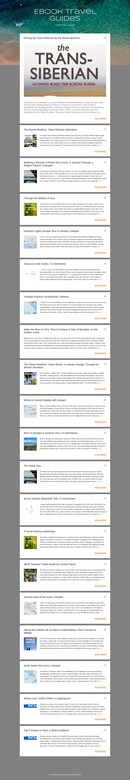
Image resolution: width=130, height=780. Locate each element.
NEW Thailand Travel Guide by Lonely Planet (49, 564)
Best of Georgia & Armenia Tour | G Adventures (50, 433)
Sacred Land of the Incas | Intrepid (43, 597)
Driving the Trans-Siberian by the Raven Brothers (52, 38)
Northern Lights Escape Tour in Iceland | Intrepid (51, 231)
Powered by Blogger (66, 770)
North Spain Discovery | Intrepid (42, 665)
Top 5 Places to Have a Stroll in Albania (46, 730)
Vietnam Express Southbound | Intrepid (46, 296)
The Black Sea (32, 465)
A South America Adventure (39, 531)
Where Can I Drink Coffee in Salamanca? (47, 698)
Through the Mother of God (39, 198)
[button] (105, 38)
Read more (100, 119)
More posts (65, 762)
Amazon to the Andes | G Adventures (45, 263)
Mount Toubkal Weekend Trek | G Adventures (49, 498)
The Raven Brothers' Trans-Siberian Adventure (50, 129)
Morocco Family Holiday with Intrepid (45, 400)
